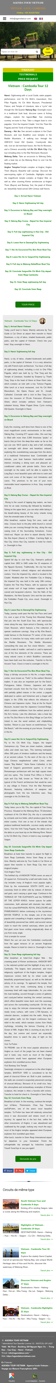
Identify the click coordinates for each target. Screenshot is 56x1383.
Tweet (32, 1170)
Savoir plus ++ (46, 1215)
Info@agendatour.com (20, 18)
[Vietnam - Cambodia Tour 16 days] (11, 1252)
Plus (20, 1170)
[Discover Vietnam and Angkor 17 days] (11, 1283)
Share (9, 1170)
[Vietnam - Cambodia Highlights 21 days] (11, 1311)
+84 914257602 (31, 13)
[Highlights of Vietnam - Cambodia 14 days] (11, 1228)
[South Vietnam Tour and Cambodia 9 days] (11, 1204)
